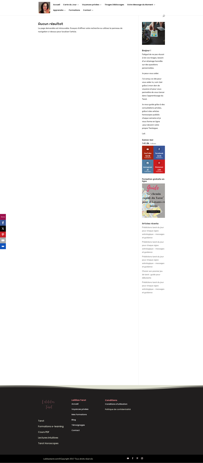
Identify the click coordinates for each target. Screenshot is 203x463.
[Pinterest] (3, 234)
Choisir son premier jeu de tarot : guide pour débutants (152, 274)
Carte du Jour (70, 5)
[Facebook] (3, 223)
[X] (3, 229)
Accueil (56, 5)
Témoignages (78, 425)
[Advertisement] (153, 340)
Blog (74, 419)
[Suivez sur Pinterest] (137, 458)
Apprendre (58, 10)
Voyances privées (90, 5)
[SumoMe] (3, 246)
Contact (87, 10)
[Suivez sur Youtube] (128, 458)
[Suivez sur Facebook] (133, 458)
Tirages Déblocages (114, 5)
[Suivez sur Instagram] (142, 458)
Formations (74, 10)
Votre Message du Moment (140, 5)
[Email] (3, 240)
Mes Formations (79, 414)
